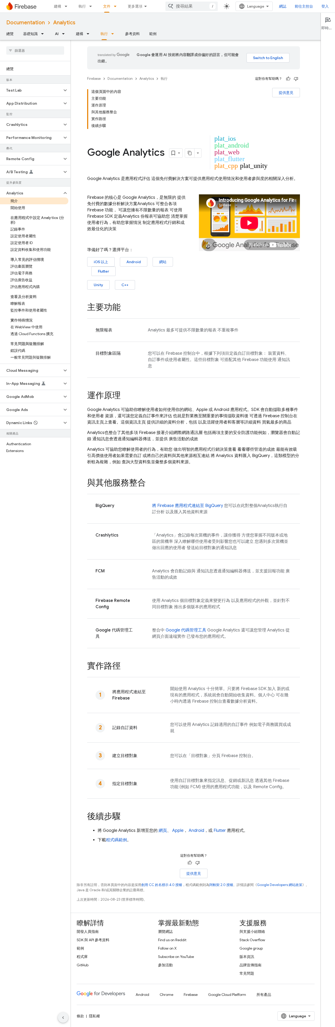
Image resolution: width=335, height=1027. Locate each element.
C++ (125, 285)
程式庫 (82, 956)
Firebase (94, 78)
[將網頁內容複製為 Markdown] (189, 153)
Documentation (25, 22)
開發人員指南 (88, 931)
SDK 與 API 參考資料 (93, 940)
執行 (82, 6)
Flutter (103, 271)
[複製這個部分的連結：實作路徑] (126, 666)
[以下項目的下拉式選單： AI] (65, 33)
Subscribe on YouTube (176, 956)
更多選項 (135, 6)
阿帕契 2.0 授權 (221, 885)
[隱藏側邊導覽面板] (63, 1017)
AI (57, 33)
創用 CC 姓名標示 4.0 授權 (161, 885)
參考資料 (132, 33)
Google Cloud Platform (227, 994)
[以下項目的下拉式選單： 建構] (67, 6)
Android (133, 261)
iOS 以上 (101, 261)
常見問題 (246, 973)
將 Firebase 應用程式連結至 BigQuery (187, 505)
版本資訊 (246, 956)
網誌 (282, 6)
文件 (106, 6)
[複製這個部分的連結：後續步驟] (126, 817)
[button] (31, 90)
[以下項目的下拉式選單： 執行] (92, 6)
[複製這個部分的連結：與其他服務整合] (151, 483)
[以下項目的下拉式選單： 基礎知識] (44, 33)
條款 (80, 1016)
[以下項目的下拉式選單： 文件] (116, 6)
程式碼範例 (116, 840)
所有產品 (263, 994)
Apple (177, 830)
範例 (153, 33)
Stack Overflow (252, 940)
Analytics (64, 22)
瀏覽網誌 (165, 931)
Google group (251, 948)
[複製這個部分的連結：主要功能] (126, 308)
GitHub (82, 965)
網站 (162, 261)
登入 (325, 6)
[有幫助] (288, 79)
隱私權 (94, 1016)
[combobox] (191, 6)
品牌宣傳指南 (250, 965)
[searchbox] (35, 50)
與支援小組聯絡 (252, 931)
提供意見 (286, 92)
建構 (57, 6)
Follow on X (167, 948)
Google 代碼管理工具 (186, 630)
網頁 (163, 830)
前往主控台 (304, 6)
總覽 (10, 33)
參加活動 (165, 965)
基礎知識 (30, 33)
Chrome (166, 994)
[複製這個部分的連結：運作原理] (126, 396)
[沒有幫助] (296, 79)
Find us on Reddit (172, 940)
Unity (98, 285)
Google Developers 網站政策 (279, 885)
